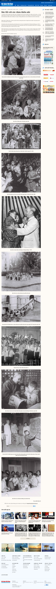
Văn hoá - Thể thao (48, 563)
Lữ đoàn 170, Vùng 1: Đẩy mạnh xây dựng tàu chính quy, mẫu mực (7, 521)
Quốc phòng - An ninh (23, 5)
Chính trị (18, 5)
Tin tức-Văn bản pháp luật (4, 564)
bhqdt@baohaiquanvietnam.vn (32, 503)
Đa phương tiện (50, 5)
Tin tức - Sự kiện (3, 557)
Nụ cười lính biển (47, 567)
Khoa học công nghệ (36, 566)
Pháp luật (45, 5)
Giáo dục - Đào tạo (36, 564)
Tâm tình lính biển (26, 563)
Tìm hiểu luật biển (3, 566)
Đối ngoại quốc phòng (48, 557)
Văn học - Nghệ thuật (48, 564)
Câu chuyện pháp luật (4, 567)
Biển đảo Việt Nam (47, 569)
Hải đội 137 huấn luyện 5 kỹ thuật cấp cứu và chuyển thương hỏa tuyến (20, 521)
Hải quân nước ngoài (47, 558)
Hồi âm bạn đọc (25, 566)
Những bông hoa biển (26, 564)
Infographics (14, 566)
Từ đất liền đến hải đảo (37, 560)
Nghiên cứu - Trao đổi (38, 563)
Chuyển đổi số (36, 569)
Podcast (13, 567)
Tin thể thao (46, 566)
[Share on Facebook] (33, 506)
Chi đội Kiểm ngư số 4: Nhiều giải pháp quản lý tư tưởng (7, 533)
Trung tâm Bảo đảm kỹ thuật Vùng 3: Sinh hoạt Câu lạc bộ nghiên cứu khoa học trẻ (34, 521)
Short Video (13, 572)
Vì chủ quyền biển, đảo (31, 5)
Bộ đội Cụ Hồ (3, 9)
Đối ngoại (41, 5)
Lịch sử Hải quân (4, 574)
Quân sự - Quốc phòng (15, 557)
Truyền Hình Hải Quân (50, 2)
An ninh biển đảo (14, 560)
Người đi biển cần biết (37, 567)
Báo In (43, 2)
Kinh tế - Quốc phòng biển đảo (38, 558)
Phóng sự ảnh (14, 569)
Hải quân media (14, 570)
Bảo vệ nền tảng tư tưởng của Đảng (6, 560)
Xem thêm (28, 538)
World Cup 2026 (47, 570)
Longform (13, 564)
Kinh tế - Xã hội (37, 5)
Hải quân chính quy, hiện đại (16, 558)
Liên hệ (10, 0)
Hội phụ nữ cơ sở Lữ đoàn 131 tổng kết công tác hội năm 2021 (48, 521)
